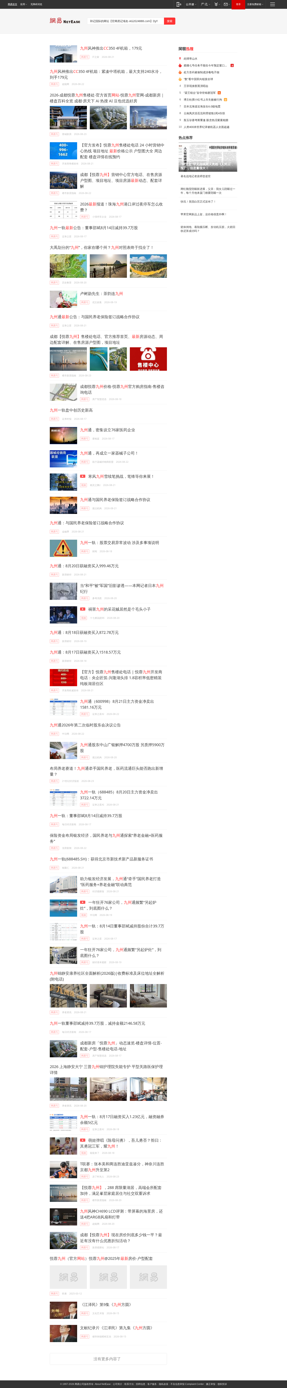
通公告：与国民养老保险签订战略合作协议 (95, 316)
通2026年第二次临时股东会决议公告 (85, 725)
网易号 (84, 57)
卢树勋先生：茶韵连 (101, 293)
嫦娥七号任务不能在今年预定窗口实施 (207, 65)
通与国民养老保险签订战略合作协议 (115, 499)
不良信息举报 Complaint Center (187, 1384)
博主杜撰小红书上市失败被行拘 (203, 99)
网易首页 (12, 4)
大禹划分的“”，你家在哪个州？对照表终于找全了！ (102, 247)
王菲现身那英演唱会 (196, 86)
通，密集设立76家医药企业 (107, 429)
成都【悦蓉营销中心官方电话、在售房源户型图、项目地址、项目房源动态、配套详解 (121, 180)
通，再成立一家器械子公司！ (109, 453)
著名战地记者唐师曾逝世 (196, 176)
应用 (22, 4)
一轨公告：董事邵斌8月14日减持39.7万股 (94, 227)
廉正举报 (210, 1384)
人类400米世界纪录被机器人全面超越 (206, 127)
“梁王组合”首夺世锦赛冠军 (200, 93)
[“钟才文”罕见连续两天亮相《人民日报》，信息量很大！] (208, 157)
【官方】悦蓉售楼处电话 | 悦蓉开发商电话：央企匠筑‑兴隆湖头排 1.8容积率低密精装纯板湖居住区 (121, 677)
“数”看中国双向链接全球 (198, 79)
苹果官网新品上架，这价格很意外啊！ (204, 214)
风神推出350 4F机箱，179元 (111, 48)
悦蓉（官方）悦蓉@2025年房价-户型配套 (101, 1258)
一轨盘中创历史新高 (71, 410)
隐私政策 (163, 1384)
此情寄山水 (190, 58)
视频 (83, 485)
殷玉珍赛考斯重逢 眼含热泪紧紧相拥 (206, 120)
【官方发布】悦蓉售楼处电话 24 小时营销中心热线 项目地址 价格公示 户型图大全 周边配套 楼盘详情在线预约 (122, 150)
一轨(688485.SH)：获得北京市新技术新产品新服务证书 (101, 859)
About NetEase (103, 1384)
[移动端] (179, 4)
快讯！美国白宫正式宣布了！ (198, 201)
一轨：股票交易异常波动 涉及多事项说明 (119, 542)
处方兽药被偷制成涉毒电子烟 (201, 72)
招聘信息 (140, 1384)
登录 (238, 4)
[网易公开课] (191, 4)
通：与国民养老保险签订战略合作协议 (87, 522)
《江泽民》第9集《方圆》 (106, 1304)
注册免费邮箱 (254, 4)
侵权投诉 (222, 1384)
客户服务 (152, 1384)
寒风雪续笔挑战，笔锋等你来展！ (121, 476)
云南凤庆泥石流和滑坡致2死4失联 (204, 113)
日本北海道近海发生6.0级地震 (202, 106)
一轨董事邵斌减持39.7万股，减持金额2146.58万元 (97, 1023)
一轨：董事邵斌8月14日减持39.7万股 (86, 815)
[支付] (217, 4)
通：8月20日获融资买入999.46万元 (84, 565)
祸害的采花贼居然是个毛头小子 (119, 609)
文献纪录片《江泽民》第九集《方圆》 (117, 1327)
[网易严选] (205, 4)
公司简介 (117, 1384)
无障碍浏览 (36, 4)
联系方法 (129, 1384)
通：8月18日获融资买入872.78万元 (84, 632)
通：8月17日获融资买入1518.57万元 (85, 652)
